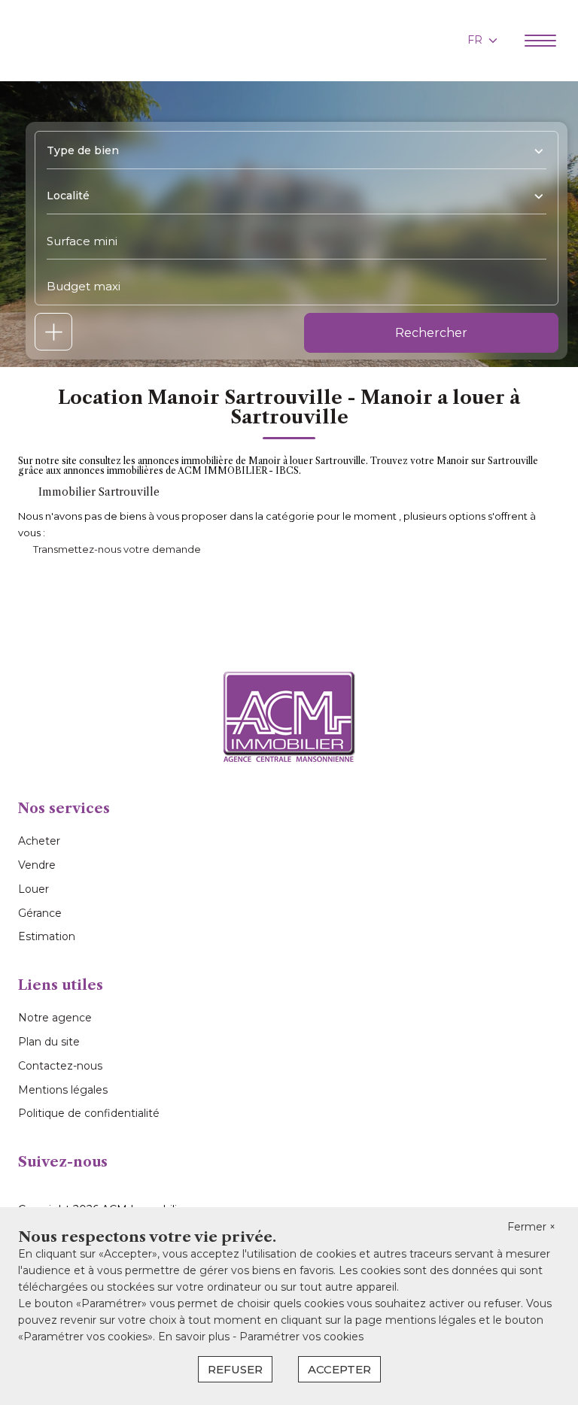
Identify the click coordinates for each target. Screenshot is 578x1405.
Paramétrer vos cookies (301, 1336)
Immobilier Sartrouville (99, 492)
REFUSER (235, 1369)
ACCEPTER (339, 1369)
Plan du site (49, 1041)
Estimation (46, 936)
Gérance (40, 913)
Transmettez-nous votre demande (117, 549)
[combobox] (291, 150)
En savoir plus (195, 1336)
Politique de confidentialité (89, 1113)
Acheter (39, 841)
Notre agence (55, 1017)
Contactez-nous (60, 1066)
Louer (33, 889)
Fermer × (531, 1227)
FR (474, 40)
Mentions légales (63, 1090)
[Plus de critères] (53, 331)
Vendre (37, 865)
